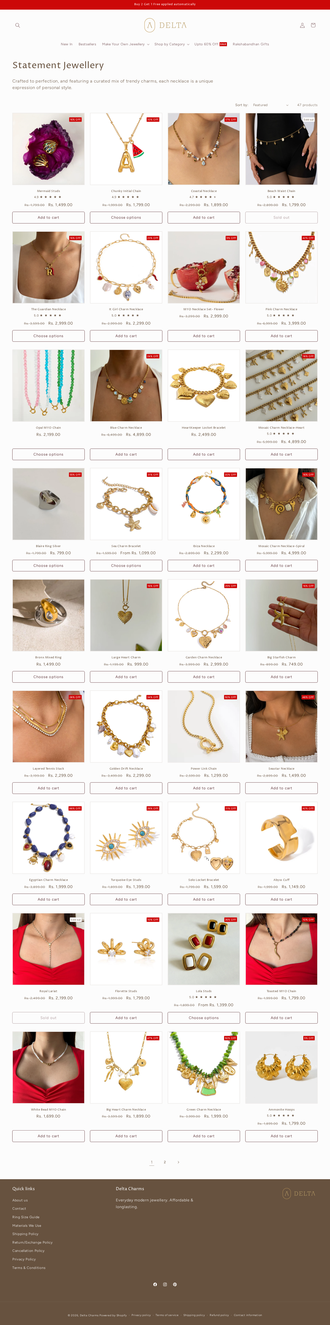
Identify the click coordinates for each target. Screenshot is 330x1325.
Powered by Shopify (113, 1315)
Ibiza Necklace (204, 546)
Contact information (248, 1315)
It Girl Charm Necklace (126, 309)
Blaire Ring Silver (48, 546)
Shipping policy (194, 1315)
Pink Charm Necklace (281, 309)
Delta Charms (89, 1315)
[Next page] (178, 1162)
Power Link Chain (204, 769)
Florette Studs (126, 991)
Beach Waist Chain (281, 191)
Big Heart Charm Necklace (126, 1110)
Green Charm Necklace (204, 1110)
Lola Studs (204, 991)
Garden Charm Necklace (204, 657)
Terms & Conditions (29, 1268)
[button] (17, 25)
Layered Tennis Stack (48, 769)
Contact (19, 1208)
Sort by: (241, 105)
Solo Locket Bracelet (203, 880)
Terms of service (167, 1315)
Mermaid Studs (48, 191)
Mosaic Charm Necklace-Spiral (281, 546)
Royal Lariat (48, 991)
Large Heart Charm (126, 657)
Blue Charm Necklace (126, 428)
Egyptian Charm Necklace (48, 880)
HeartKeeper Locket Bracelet (204, 428)
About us (20, 1200)
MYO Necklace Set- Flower (203, 309)
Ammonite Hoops (281, 1110)
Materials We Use (26, 1225)
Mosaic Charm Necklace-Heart (281, 428)
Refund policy (219, 1315)
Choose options (126, 217)
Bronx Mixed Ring (48, 657)
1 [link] (152, 1162)
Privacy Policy (24, 1259)
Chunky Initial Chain (126, 191)
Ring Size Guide (26, 1217)
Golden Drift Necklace (126, 769)
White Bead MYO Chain (48, 1110)
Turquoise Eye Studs (126, 880)
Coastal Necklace (204, 191)
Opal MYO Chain (48, 428)
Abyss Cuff (281, 880)
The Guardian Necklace (48, 309)
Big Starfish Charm (281, 657)
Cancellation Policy (28, 1251)
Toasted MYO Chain (281, 991)
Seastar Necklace (281, 769)
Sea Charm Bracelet (126, 546)
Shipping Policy (25, 1234)
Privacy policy (141, 1315)
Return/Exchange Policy (32, 1242)
